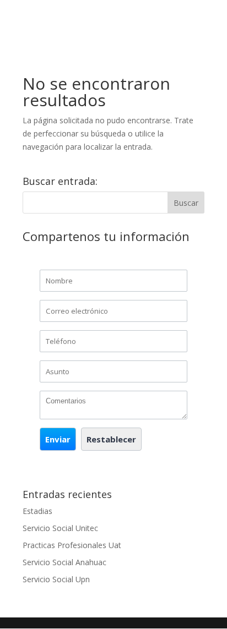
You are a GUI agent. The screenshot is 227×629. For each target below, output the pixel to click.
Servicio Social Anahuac (64, 562)
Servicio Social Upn (56, 579)
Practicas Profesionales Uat (72, 545)
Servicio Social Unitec (60, 528)
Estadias (37, 511)
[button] (58, 439)
